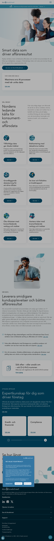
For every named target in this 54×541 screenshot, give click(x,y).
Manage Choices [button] (9, 483)
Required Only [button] (18, 483)
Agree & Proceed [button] (27, 483)
